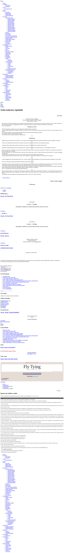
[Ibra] (1, 104)
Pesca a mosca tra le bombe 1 (7, 347)
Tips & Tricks (8, 40)
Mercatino (8, 12)
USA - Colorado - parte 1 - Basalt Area (10, 278)
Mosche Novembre (12, 30)
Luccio (9, 59)
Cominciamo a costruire (10, 39)
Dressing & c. (8, 41)
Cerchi (4, 9)
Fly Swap (7, 42)
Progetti (7, 86)
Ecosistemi (8, 81)
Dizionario (10, 60)
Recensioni (8, 56)
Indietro (4, 190)
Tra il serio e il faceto (10, 51)
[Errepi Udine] (3, 305)
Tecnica (9, 62)
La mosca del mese (9, 17)
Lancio (9, 65)
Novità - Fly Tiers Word (6, 196)
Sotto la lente (8, 53)
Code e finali (10, 66)
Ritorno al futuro (9, 46)
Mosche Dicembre (11, 31)
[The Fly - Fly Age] (4, 303)
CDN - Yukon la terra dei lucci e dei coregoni (12, 284)
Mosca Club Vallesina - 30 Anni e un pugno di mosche (14, 285)
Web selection (8, 96)
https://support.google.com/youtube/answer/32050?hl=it (13, 450)
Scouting (7, 99)
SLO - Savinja (6, 286)
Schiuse (7, 79)
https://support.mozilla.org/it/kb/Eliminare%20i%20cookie (15, 438)
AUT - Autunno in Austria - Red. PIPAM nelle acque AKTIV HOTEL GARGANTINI (20, 280)
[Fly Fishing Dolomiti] (5, 321)
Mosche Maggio (11, 23)
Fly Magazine (5, 44)
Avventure (8, 48)
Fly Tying (5, 16)
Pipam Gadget (8, 13)
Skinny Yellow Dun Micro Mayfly (9, 359)
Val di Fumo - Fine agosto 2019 (9, 277)
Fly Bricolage (10, 70)
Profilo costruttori (9, 38)
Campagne (8, 91)
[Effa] (1, 325)
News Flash (5, 83)
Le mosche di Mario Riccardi (11, 37)
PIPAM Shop (8, 14)
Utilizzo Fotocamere (10, 77)
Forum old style (9, 8)
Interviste (7, 55)
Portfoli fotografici (9, 76)
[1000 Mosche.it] (4, 301)
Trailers (7, 95)
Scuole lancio (8, 90)
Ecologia (4, 78)
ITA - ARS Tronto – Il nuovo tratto (10, 283)
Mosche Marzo (11, 21)
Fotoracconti (8, 52)
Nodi (9, 67)
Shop (4, 11)
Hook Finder (8, 33)
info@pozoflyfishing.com (5, 269)
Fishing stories (8, 97)
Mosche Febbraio (11, 20)
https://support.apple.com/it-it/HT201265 (9, 440)
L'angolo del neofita (12, 68)
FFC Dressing (8, 43)
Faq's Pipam (8, 5)
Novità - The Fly (4, 235)
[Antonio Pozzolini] (4, 304)
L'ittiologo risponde (9, 82)
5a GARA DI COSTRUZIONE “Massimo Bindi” (13, 334)
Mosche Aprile (11, 22)
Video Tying (8, 93)
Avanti (4, 191)
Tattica (9, 64)
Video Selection (6, 92)
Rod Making (10, 71)
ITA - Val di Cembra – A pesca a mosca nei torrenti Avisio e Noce (16, 281)
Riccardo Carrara (6, 276)
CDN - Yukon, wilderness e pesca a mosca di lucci (13, 279)
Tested (7, 47)
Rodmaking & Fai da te (10, 69)
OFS (6, 49)
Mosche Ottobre (11, 29)
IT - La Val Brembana (7, 288)
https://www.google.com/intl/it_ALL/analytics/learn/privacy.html (14, 446)
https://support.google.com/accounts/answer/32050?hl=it (15, 437)
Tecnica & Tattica (9, 61)
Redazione (8, 6)
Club (6, 87)
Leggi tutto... (3, 211)
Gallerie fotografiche (10, 75)
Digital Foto (5, 74)
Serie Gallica (8, 34)
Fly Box (7, 32)
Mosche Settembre (11, 28)
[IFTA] (2, 324)
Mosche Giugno (11, 24)
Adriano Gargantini (7, 287)
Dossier (7, 58)
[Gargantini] (3, 306)
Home (4, 3)
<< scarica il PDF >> (6, 177)
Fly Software (8, 57)
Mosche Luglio (11, 25)
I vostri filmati (8, 94)
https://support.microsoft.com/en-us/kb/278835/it (18, 435)
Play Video (29, 353)
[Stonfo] (2, 106)
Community (5, 85)
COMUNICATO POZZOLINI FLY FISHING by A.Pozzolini (15, 340)
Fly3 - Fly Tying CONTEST (11, 35)
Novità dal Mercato (9, 15)
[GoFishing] (3, 307)
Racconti (7, 50)
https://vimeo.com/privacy (8, 449)
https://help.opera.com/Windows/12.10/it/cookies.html (12, 441)
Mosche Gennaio (11, 18)
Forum (4, 7)
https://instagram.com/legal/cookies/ (10, 452)
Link (6, 88)
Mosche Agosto (11, 26)
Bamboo (9, 73)
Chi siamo (5, 4)
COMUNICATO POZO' (6, 248)
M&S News (8, 84)
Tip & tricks (8, 100)
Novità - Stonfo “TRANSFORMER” (9, 312)
